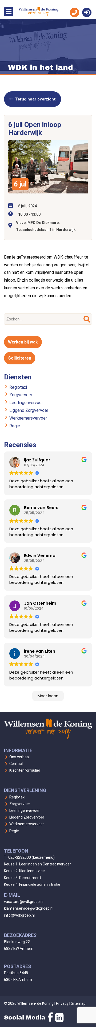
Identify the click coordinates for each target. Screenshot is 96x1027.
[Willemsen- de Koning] (38, 14)
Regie (14, 425)
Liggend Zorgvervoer (28, 410)
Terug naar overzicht (35, 99)
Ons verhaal (19, 757)
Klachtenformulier (24, 770)
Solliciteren (19, 358)
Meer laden (48, 696)
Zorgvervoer (20, 394)
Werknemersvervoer (28, 418)
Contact (16, 763)
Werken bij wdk (23, 342)
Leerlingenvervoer (26, 402)
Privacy (62, 1003)
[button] (87, 319)
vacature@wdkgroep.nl (23, 901)
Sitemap (78, 1003)
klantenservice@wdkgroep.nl (28, 908)
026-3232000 (19, 857)
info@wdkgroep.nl (19, 915)
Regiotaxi (18, 387)
